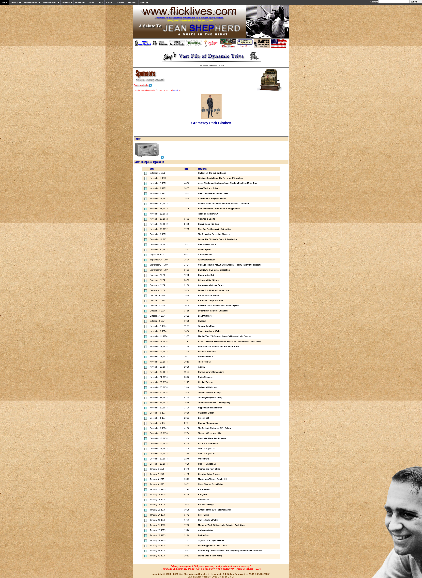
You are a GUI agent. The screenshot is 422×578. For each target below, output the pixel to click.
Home (4, 2)
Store (91, 2)
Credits (120, 2)
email (175, 90)
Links (100, 2)
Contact (110, 2)
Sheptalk (144, 2)
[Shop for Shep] (228, 47)
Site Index (132, 2)
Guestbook (80, 2)
